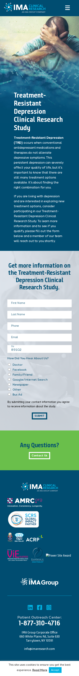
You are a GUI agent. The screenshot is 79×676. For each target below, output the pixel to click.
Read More (39, 670)
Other (16, 389)
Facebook (19, 369)
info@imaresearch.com (39, 649)
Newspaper (20, 384)
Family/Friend (22, 374)
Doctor (17, 364)
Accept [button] (55, 670)
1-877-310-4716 (39, 623)
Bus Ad (17, 394)
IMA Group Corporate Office (40, 632)
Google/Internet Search (30, 379)
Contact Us (40, 455)
